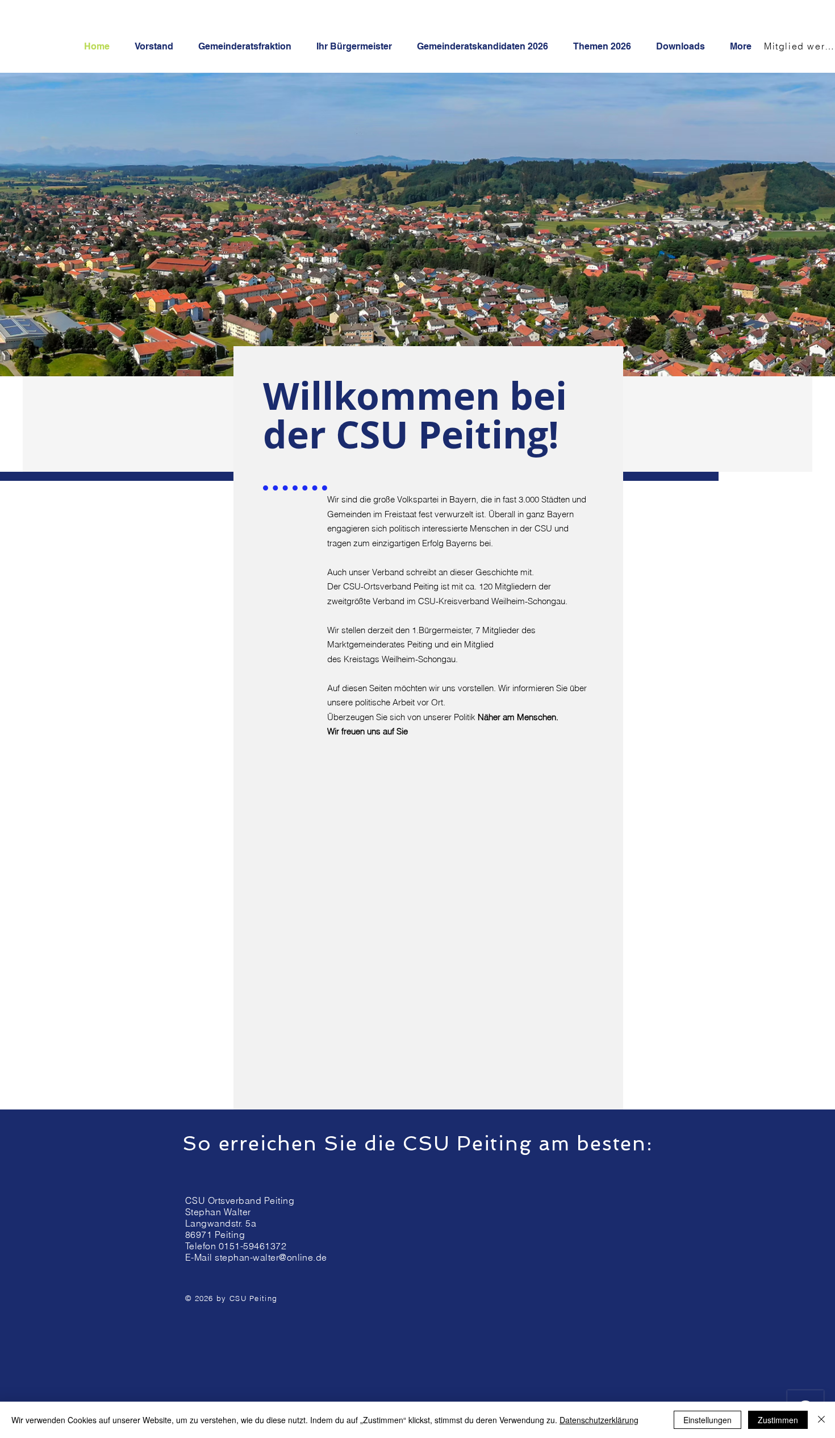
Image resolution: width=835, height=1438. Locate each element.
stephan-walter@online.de (271, 1257)
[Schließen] (821, 1420)
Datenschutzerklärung (599, 1419)
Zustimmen (778, 1419)
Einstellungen (707, 1419)
